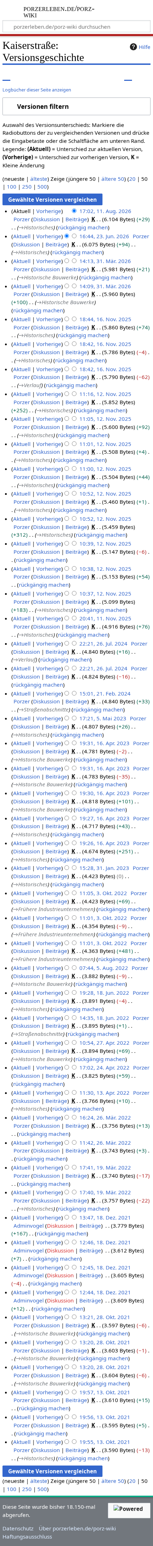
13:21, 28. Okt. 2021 (104, 1317)
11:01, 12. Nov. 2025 (105, 443)
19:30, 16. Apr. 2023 (104, 793)
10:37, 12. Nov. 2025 (105, 593)
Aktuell (22, 236)
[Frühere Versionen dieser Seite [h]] (128, 76)
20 (132, 178)
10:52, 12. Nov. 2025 (105, 493)
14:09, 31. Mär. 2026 (105, 286)
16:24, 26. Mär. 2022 (105, 1117)
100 (11, 186)
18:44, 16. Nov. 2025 (105, 319)
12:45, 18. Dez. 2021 (105, 1267)
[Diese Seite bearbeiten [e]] (115, 76)
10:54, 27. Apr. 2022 (104, 1042)
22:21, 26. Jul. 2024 (103, 643)
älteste (38, 178)
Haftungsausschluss (27, 1536)
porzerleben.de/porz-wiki (59, 12)
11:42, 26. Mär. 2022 (105, 1142)
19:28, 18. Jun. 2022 (104, 992)
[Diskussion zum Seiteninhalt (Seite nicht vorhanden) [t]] (22, 76)
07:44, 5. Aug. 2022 (103, 967)
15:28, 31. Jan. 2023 (104, 867)
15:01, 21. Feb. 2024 (105, 693)
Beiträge (76, 219)
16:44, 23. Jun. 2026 (104, 236)
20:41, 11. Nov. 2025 (105, 618)
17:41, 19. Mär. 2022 (105, 1167)
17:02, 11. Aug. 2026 (105, 210)
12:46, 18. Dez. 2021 (105, 1242)
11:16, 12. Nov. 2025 (105, 393)
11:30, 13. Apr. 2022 (104, 1092)
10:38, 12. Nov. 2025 (105, 568)
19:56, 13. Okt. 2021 (104, 1417)
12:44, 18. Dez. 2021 (105, 1292)
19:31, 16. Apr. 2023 (104, 743)
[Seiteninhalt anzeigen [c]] (6, 76)
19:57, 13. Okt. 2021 (104, 1392)
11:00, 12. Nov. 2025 (105, 468)
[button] (76, 106)
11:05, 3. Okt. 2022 (103, 893)
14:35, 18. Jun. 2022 (104, 1017)
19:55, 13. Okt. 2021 (104, 1441)
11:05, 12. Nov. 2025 (105, 418)
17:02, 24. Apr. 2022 (104, 1067)
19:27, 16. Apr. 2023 (104, 818)
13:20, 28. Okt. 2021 (104, 1342)
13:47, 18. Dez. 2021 (105, 1217)
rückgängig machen (83, 227)
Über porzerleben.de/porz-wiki (77, 1528)
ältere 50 (112, 178)
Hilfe (145, 46)
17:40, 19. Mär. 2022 (105, 1192)
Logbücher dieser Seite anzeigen (36, 89)
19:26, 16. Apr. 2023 (104, 843)
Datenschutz (17, 1528)
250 (27, 186)
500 (42, 186)
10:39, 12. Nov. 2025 (105, 543)
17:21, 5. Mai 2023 (102, 718)
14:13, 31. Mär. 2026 (105, 260)
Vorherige (48, 210)
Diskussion (46, 219)
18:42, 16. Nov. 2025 (105, 343)
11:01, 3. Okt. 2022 (103, 917)
